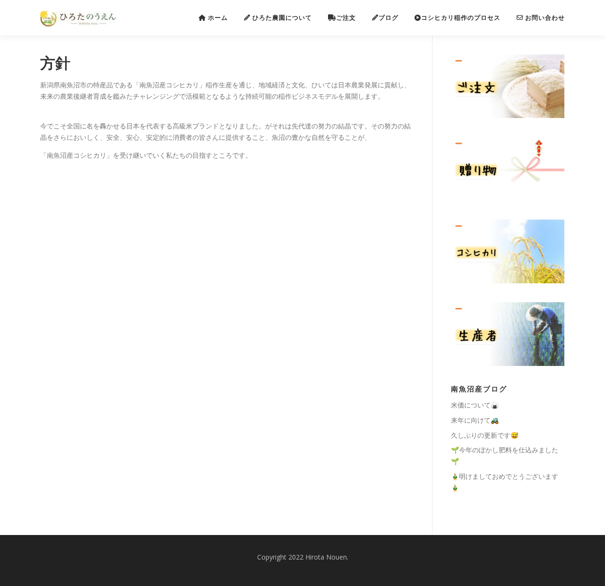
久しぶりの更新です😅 (485, 435)
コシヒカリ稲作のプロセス (461, 17)
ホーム (217, 17)
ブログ (388, 17)
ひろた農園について (281, 17)
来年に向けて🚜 (475, 420)
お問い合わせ (544, 17)
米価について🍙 (475, 404)
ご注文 (346, 17)
